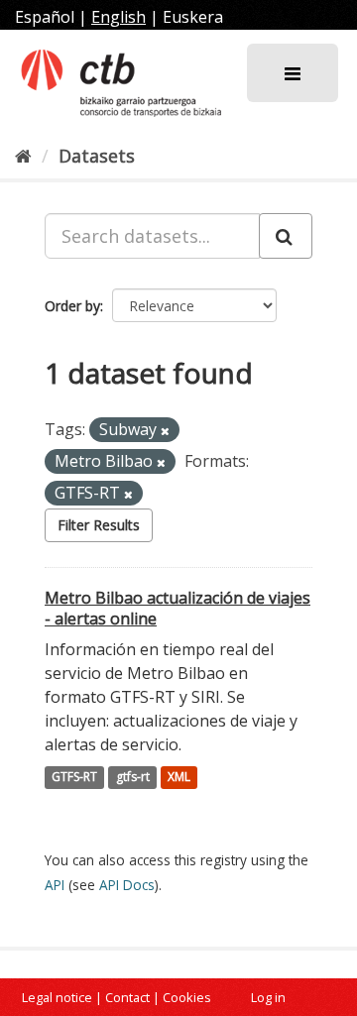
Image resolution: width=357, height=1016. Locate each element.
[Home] (23, 156)
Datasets (97, 156)
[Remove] (165, 430)
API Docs (127, 884)
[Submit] (285, 236)
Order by (72, 305)
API (54, 884)
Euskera (193, 17)
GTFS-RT (74, 777)
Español (44, 17)
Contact (127, 997)
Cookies (187, 997)
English (118, 17)
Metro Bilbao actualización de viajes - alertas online (177, 608)
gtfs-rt (133, 777)
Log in (268, 997)
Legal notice (57, 997)
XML (179, 777)
